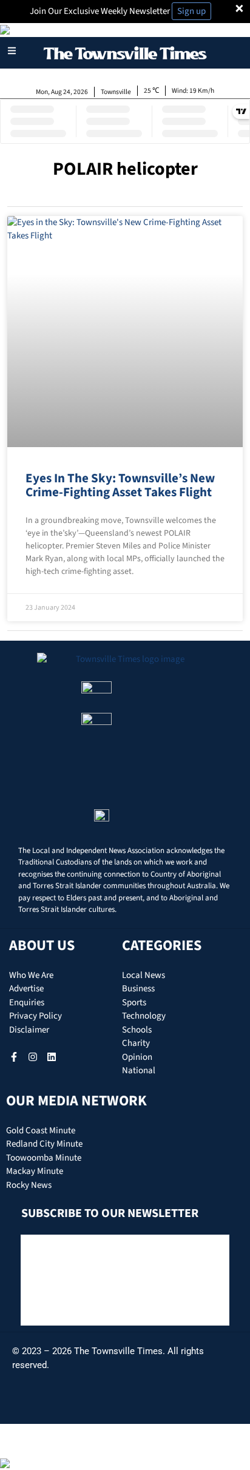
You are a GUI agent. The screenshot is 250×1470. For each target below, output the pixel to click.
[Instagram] (33, 1057)
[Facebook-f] (14, 1057)
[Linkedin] (51, 1057)
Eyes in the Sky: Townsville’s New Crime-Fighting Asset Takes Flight (120, 485)
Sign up (191, 11)
